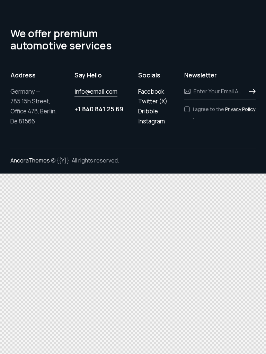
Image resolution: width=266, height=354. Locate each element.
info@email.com (95, 91)
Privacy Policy (240, 109)
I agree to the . (224, 113)
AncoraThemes (30, 160)
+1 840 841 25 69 (98, 109)
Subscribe (250, 91)
